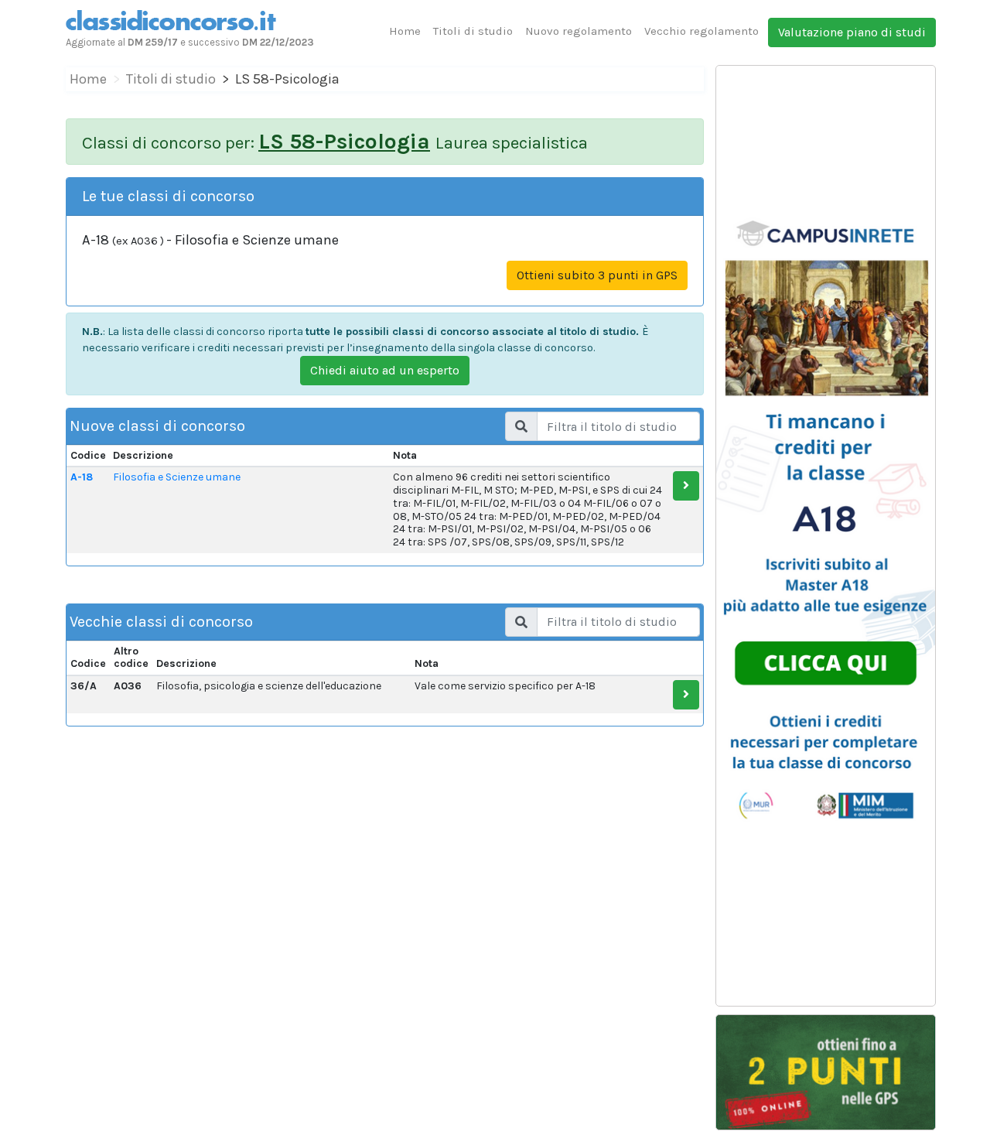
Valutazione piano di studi (852, 32)
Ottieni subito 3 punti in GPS (597, 275)
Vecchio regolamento (701, 31)
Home (405, 31)
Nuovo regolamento (578, 31)
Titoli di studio (473, 31)
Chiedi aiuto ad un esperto (384, 370)
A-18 (81, 477)
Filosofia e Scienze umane (177, 477)
